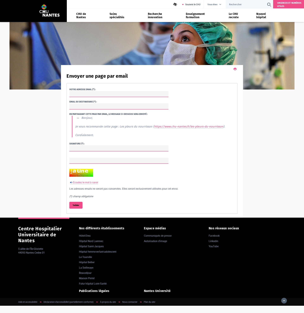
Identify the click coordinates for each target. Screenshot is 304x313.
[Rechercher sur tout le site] (269, 4)
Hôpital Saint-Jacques (91, 246)
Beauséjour (85, 273)
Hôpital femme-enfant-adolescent (97, 251)
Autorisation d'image (155, 241)
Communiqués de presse (157, 235)
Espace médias (155, 228)
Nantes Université (157, 291)
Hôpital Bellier (87, 262)
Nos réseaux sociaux (224, 228)
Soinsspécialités (117, 15)
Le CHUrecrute (234, 15)
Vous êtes (212, 4)
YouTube (213, 246)
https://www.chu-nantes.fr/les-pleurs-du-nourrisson (188, 126)
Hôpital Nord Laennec (91, 241)
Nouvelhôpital (261, 15)
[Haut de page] (284, 300)
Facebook (214, 235)
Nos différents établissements (101, 228)
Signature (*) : (76, 143)
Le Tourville (85, 257)
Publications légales (94, 291)
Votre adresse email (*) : (82, 89)
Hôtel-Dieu (85, 235)
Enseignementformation (195, 15)
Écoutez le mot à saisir (85, 182)
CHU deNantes (81, 15)
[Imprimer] (235, 69)
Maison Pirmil (87, 278)
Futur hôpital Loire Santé (93, 283)
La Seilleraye (86, 267)
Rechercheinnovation (155, 15)
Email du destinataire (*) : (83, 101)
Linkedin (213, 241)
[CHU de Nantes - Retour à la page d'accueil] (49, 11)
